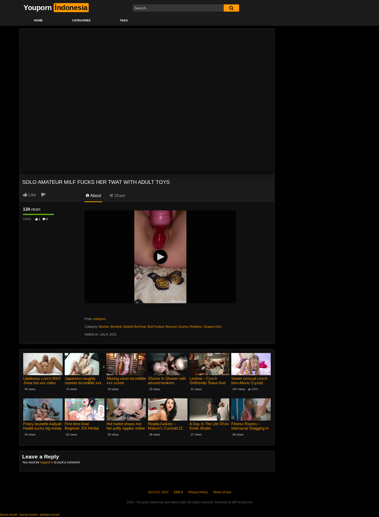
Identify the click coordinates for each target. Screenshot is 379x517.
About (95, 195)
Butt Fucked (155, 327)
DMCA (178, 492)
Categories (81, 20)
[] (231, 8)
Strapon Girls (212, 327)
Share (119, 195)
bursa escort (8, 514)
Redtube (196, 327)
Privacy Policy (198, 492)
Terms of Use (222, 492)
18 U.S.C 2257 (158, 492)
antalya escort (49, 514)
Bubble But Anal (134, 327)
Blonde (104, 327)
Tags (124, 20)
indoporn (99, 319)
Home (38, 20)
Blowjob (116, 327)
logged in (46, 462)
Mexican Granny (177, 327)
